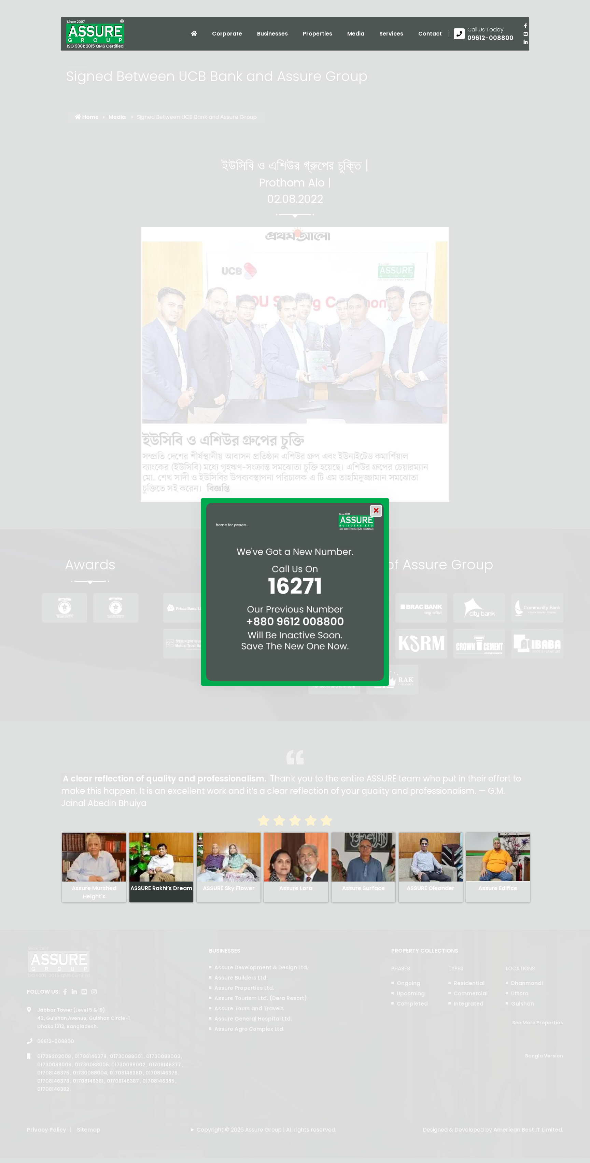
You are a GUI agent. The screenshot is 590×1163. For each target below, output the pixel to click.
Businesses (272, 34)
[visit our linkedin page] (525, 42)
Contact (430, 34)
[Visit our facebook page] (525, 25)
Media (355, 34)
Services (391, 34)
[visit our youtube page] (525, 33)
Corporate (227, 34)
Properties (317, 34)
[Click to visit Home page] (194, 34)
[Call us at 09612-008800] (484, 34)
